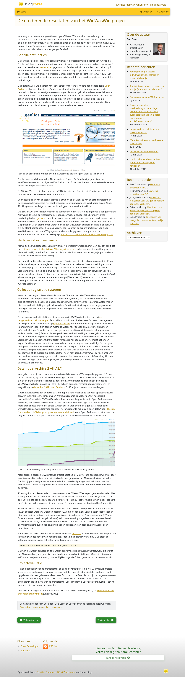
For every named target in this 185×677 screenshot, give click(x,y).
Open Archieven (61, 323)
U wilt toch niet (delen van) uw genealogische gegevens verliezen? (145, 162)
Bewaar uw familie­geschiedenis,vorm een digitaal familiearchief (118, 650)
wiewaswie (56, 607)
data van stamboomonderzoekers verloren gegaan (87, 234)
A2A (22, 607)
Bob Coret (25, 650)
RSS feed (53, 646)
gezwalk (41, 218)
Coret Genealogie (29, 646)
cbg (39, 607)
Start (23, 11)
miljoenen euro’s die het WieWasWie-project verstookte (49, 249)
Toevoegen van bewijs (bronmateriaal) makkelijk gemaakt (146, 220)
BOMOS (76, 533)
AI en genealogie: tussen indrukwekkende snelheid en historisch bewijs (144, 75)
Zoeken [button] (163, 11)
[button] (145, 11)
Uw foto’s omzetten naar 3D (144, 151)
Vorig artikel (104, 620)
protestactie (45, 67)
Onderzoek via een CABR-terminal (147, 97)
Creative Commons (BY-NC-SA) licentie (56, 672)
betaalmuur (30, 607)
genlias (46, 607)
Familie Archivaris (116, 657)
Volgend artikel (31, 620)
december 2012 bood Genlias (48, 387)
